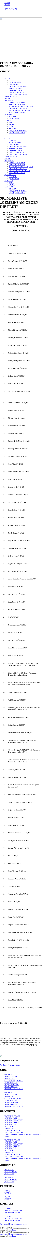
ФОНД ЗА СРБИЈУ (11, 1122)
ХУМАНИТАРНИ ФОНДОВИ (21, 106)
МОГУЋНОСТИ (10, 1172)
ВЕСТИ (7, 98)
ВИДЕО (12, 125)
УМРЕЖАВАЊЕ (15, 88)
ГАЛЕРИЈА (8, 120)
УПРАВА (12, 129)
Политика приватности (18, 1224)
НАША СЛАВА (15, 82)
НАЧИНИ (13, 116)
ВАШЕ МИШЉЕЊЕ (17, 133)
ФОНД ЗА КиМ (10, 1118)
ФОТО (11, 123)
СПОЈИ (7, 78)
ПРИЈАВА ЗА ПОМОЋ (18, 94)
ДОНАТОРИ (14, 118)
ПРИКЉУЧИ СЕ (10, 1087)
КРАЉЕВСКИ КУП (12, 1130)
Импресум (4, 1224)
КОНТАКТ (8, 127)
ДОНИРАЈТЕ (10, 114)
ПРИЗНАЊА (14, 84)
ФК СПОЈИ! (9, 1126)
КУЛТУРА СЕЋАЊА (17, 112)
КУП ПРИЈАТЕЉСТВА (13, 1132)
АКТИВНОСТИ (10, 96)
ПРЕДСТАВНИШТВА (18, 131)
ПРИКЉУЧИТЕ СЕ (16, 92)
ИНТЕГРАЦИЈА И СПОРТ (19, 110)
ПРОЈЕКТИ (9, 100)
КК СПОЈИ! (9, 1128)
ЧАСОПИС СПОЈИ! (17, 104)
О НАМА (12, 80)
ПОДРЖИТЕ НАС (16, 90)
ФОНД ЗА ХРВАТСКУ (13, 1120)
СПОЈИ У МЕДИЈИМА (18, 86)
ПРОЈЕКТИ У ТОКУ (17, 102)
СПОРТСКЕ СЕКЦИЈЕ (18, 108)
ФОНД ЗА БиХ (10, 1124)
